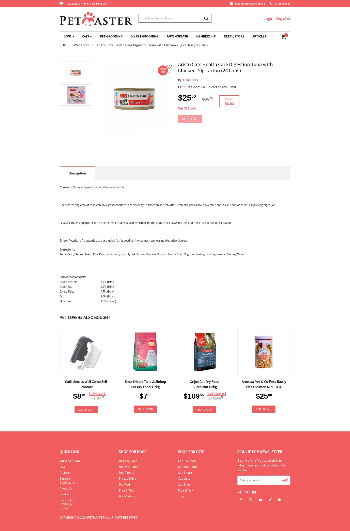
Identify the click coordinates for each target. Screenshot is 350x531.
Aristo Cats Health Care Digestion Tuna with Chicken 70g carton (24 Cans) (152, 45)
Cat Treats (185, 472)
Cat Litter (185, 478)
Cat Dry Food (187, 461)
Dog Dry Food (128, 461)
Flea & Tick (126, 490)
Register (282, 18)
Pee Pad (124, 484)
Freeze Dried (127, 478)
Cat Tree (184, 484)
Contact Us (67, 494)
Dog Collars (127, 496)
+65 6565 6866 (282, 3)
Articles (65, 472)
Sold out (190, 118)
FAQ (62, 467)
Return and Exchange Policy (67, 504)
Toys (181, 496)
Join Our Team (70, 461)
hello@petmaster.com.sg (249, 3)
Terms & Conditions (67, 480)
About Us (66, 488)
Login (268, 18)
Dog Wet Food (128, 467)
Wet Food (81, 45)
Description (77, 173)
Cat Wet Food (187, 467)
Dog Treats (126, 472)
